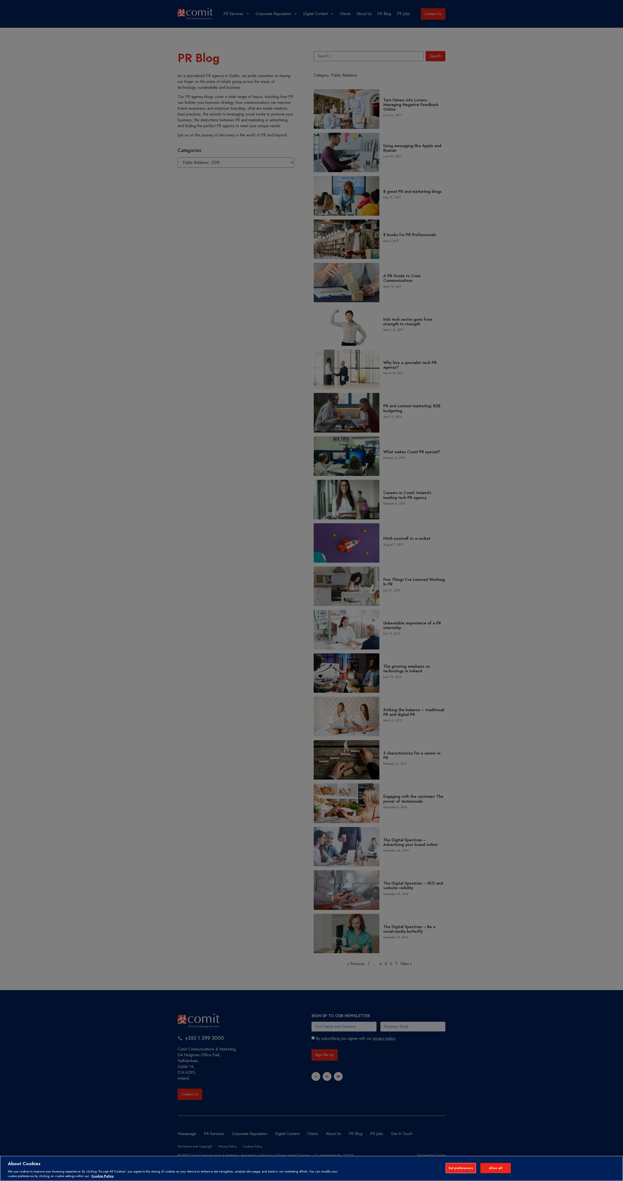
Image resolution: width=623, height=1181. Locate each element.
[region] (311, 1168)
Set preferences (461, 1168)
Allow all (495, 1168)
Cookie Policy (102, 1176)
